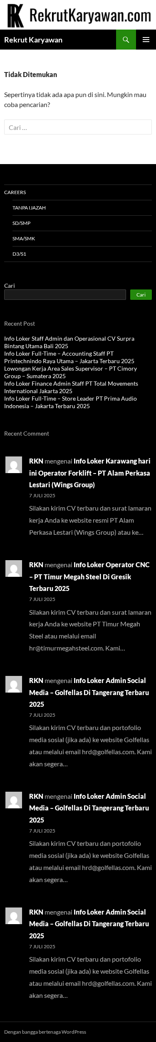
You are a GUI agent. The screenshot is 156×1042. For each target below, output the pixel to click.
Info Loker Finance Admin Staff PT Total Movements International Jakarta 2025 (71, 387)
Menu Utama (146, 40)
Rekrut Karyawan (33, 39)
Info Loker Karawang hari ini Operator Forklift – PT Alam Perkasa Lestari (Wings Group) (90, 473)
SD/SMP (21, 223)
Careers (15, 192)
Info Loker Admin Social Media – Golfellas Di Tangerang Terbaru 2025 (89, 692)
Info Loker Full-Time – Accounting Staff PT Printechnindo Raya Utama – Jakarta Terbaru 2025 (69, 357)
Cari (9, 285)
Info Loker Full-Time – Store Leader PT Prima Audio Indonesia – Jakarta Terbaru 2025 (70, 402)
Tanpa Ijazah (29, 207)
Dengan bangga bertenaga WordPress (45, 1032)
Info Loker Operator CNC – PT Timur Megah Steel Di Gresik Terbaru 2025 (89, 577)
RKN (36, 461)
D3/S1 (19, 254)
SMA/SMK (23, 238)
